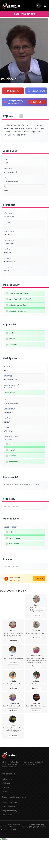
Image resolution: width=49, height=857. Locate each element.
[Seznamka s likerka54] (36, 625)
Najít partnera (7, 779)
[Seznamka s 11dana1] (36, 675)
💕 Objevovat (35, 102)
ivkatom (36, 605)
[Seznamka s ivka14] (12, 625)
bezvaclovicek (36, 656)
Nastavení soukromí (8, 829)
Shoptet (33, 827)
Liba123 (13, 725)
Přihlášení (6, 783)
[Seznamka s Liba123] (12, 719)
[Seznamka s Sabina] (12, 650)
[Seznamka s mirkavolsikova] (12, 697)
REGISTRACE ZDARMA (24, 13)
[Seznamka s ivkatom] (36, 599)
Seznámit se (36, 615)
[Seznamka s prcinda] (12, 675)
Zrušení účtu (7, 815)
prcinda (13, 681)
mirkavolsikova (13, 703)
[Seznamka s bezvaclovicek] (36, 650)
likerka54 (36, 630)
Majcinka (36, 703)
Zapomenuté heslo (9, 802)
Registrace (6, 787)
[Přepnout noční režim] (38, 5)
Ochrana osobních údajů (19, 827)
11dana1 (36, 681)
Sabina (12, 656)
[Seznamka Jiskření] (11, 760)
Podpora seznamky (9, 811)
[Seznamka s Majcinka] (36, 697)
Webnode (42, 827)
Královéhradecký (40, 608)
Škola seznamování (9, 806)
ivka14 (12, 630)
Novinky (5, 791)
